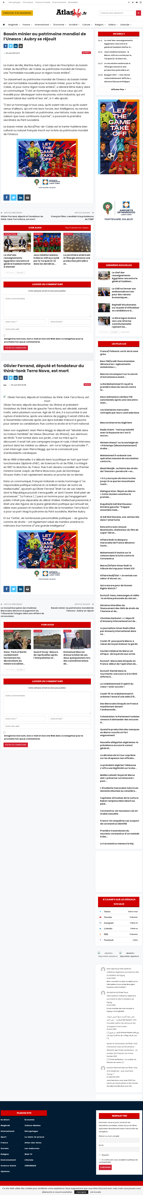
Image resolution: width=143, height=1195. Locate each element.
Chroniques (28, 2)
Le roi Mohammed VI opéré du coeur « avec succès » (116, 685)
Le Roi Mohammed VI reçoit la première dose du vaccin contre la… (118, 387)
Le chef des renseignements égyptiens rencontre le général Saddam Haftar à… (118, 43)
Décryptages (15, 2)
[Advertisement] (118, 871)
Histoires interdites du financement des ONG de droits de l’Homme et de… (119, 608)
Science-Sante (8, 1165)
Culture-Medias (33, 1125)
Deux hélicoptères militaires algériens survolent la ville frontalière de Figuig (123, 972)
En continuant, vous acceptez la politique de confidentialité (118, 1161)
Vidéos (112, 24)
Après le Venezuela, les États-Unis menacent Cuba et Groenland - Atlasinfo (122, 1046)
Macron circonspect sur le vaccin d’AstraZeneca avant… (119, 375)
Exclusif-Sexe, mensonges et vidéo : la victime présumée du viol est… (119, 597)
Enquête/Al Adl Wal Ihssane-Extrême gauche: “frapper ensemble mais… (116, 507)
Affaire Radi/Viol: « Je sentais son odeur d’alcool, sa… (118, 577)
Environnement (59, 2)
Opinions (5, 1171)
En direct (86, 53)
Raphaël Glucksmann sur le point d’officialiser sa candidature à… (125, 307)
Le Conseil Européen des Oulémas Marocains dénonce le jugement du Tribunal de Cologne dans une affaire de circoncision (22, 612)
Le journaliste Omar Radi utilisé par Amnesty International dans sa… (118, 631)
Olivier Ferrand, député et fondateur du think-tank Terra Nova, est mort (22, 218)
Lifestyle (124, 24)
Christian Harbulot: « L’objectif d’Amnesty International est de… (118, 620)
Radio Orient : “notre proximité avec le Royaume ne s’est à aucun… (117, 432)
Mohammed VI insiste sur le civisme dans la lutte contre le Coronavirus (117, 555)
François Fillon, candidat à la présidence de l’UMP (72, 218)
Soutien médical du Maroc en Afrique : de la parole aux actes (117, 652)
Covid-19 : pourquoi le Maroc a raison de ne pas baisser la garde (119, 642)
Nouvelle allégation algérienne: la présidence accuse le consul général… (119, 745)
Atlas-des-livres (33, 1142)
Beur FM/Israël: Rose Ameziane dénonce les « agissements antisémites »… (117, 364)
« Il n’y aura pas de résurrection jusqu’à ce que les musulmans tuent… (118, 481)
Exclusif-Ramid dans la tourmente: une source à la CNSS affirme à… (118, 673)
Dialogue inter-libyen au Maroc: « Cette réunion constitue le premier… (118, 494)
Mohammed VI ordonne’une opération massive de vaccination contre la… (119, 458)
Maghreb (13, 24)
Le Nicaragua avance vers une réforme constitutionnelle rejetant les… (124, 322)
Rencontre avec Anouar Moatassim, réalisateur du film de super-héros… (119, 529)
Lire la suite (95, 1192)
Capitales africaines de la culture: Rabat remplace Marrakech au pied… (119, 800)
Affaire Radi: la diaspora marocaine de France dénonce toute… (117, 542)
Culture (86, 24)
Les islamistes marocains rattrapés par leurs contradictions (119, 412)
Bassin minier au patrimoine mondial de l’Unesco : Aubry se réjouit (72, 609)
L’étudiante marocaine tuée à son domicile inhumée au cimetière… (119, 789)
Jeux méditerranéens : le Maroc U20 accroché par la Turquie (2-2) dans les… (117, 55)
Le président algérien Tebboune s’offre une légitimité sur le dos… (118, 767)
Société (73, 24)
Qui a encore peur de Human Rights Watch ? (116, 587)
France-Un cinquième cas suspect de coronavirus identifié (119, 822)
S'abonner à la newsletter (17, 13)
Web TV (28, 1154)
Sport (3, 1137)
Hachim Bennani (114, 1067)
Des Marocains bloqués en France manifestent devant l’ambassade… (119, 706)
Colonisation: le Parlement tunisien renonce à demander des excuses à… (119, 719)
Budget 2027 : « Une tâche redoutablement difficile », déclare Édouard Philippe (117, 78)
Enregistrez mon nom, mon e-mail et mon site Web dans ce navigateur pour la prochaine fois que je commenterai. (43, 340)
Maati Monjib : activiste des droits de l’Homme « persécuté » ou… (119, 470)
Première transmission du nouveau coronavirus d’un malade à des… (119, 833)
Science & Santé (42, 2)
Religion (99, 24)
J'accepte (81, 1192)
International (42, 24)
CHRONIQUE (30, 1165)
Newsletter (73, 2)
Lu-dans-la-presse (34, 1137)
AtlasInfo (105, 1155)
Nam (109, 968)
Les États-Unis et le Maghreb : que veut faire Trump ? (122, 1071)
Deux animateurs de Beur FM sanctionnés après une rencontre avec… (119, 399)
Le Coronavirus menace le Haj (117, 843)
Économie (59, 24)
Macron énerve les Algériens (116, 422)
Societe (5, 1148)
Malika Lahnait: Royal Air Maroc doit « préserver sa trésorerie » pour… (117, 778)
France (26, 24)
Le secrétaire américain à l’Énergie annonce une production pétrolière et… (117, 66)
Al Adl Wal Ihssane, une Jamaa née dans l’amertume (119, 518)
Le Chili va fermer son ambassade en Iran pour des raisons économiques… (124, 293)
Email (101, 1145)
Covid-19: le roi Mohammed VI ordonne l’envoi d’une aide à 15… (118, 695)
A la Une (37, 631)
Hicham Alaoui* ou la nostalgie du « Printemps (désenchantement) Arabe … (119, 445)
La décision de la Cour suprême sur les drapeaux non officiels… (117, 757)
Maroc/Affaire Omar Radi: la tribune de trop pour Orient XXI (117, 567)
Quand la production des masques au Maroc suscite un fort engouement (119, 732)
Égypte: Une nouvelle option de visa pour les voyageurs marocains (121, 1023)
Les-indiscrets (32, 1148)
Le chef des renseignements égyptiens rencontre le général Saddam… (124, 277)
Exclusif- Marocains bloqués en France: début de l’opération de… (118, 662)
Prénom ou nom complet (109, 1136)
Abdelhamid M (113, 992)
